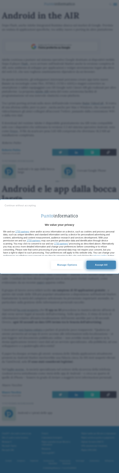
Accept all (101, 264)
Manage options (67, 264)
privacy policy (100, 255)
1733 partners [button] (22, 231)
